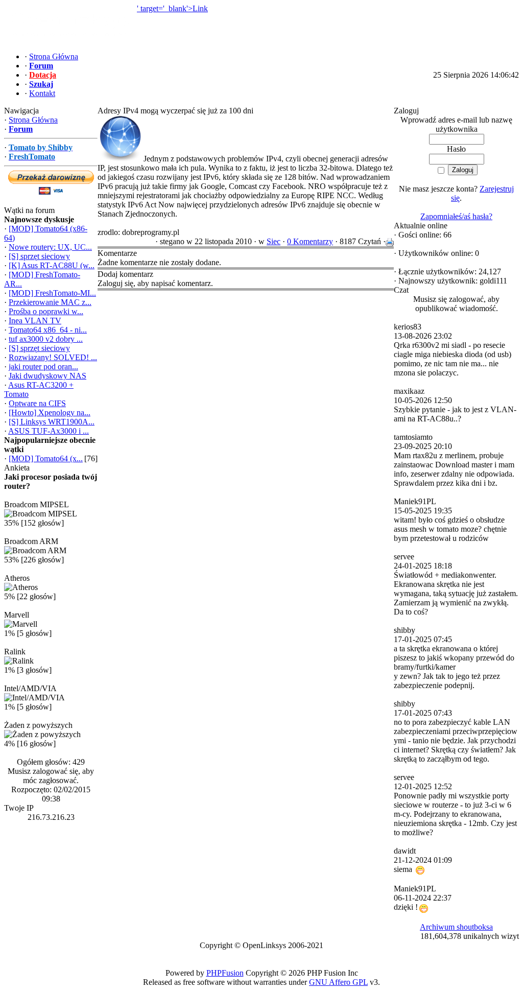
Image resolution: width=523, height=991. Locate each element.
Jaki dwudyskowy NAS (47, 375)
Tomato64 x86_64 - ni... (48, 329)
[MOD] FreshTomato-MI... (52, 293)
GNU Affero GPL (338, 982)
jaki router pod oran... (43, 366)
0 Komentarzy (310, 241)
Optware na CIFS (37, 403)
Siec (273, 241)
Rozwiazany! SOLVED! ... (53, 357)
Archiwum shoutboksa (456, 927)
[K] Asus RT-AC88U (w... (51, 265)
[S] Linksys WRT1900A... (51, 421)
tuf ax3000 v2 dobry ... (46, 339)
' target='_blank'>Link (172, 8)
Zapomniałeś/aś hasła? (456, 216)
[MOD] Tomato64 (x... (46, 458)
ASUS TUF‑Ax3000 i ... (48, 431)
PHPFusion (225, 973)
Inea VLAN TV (35, 320)
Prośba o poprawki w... (46, 311)
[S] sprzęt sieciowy (39, 256)
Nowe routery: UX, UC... (50, 247)
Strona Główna (33, 119)
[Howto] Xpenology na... (49, 412)
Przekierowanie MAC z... (50, 302)
